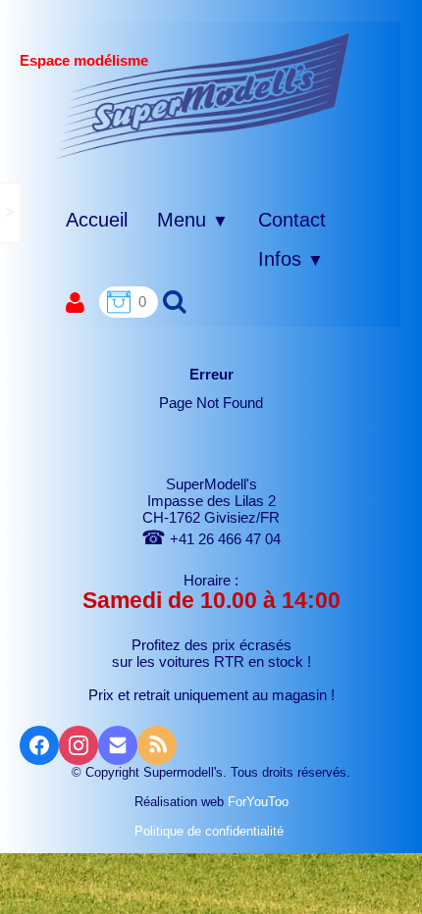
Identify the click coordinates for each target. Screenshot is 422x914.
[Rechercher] (172, 300)
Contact (292, 219)
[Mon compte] (75, 303)
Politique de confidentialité (211, 831)
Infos (291, 259)
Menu (193, 219)
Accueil (97, 219)
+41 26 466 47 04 (211, 539)
